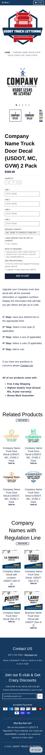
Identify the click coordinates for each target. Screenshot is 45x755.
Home (7, 52)
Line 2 (7, 200)
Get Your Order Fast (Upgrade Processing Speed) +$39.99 (22, 265)
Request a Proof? (13, 229)
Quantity (9, 178)
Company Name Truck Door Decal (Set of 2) (11, 615)
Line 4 (7, 219)
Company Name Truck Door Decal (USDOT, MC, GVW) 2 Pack (11, 454)
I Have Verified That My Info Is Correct (19, 239)
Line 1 (7, 190)
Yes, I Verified (12, 244)
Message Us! (31, 655)
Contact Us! (27, 365)
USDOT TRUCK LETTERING (26, 746)
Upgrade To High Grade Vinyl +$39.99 (21, 270)
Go (40, 696)
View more (22, 420)
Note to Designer (13, 249)
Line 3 (7, 209)
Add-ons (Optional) (14, 261)
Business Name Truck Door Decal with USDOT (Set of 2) (33, 619)
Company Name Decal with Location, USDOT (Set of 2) (11, 577)
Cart (39, 3)
